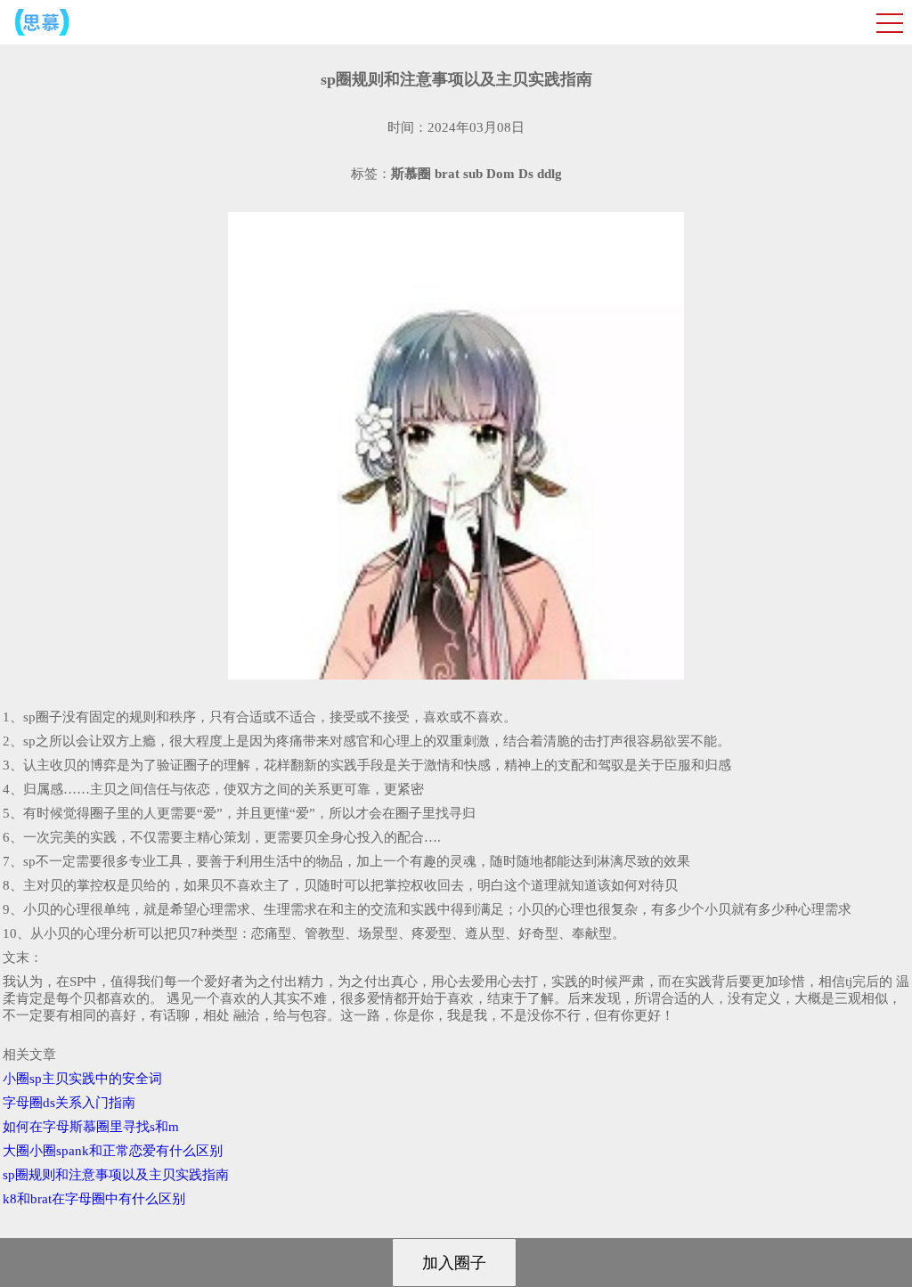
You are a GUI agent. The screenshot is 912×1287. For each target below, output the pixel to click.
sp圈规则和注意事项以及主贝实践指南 (116, 1175)
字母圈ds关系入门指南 (69, 1103)
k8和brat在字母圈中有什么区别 (94, 1199)
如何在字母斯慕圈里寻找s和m (91, 1127)
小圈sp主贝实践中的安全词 (82, 1078)
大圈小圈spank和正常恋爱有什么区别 (113, 1151)
